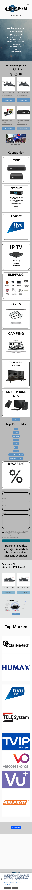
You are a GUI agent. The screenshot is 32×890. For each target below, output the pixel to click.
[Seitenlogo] (16, 8)
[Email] (20, 74)
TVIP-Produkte (16, 419)
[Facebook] (11, 74)
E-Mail (4, 498)
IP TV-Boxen (16, 436)
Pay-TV (16, 447)
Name (3, 491)
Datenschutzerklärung (9, 882)
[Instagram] (16, 74)
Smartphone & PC (16, 458)
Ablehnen (15, 888)
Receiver (16, 440)
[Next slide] (28, 139)
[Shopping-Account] (20, 16)
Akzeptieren (7, 888)
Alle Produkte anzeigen (7, 95)
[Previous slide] (3, 139)
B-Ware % (16, 432)
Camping (16, 451)
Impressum (18, 882)
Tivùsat (16, 429)
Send (16, 541)
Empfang (16, 443)
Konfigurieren (7, 884)
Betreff (4, 505)
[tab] (11, 144)
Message (4, 513)
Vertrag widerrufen (16, 827)
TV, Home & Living (16, 454)
